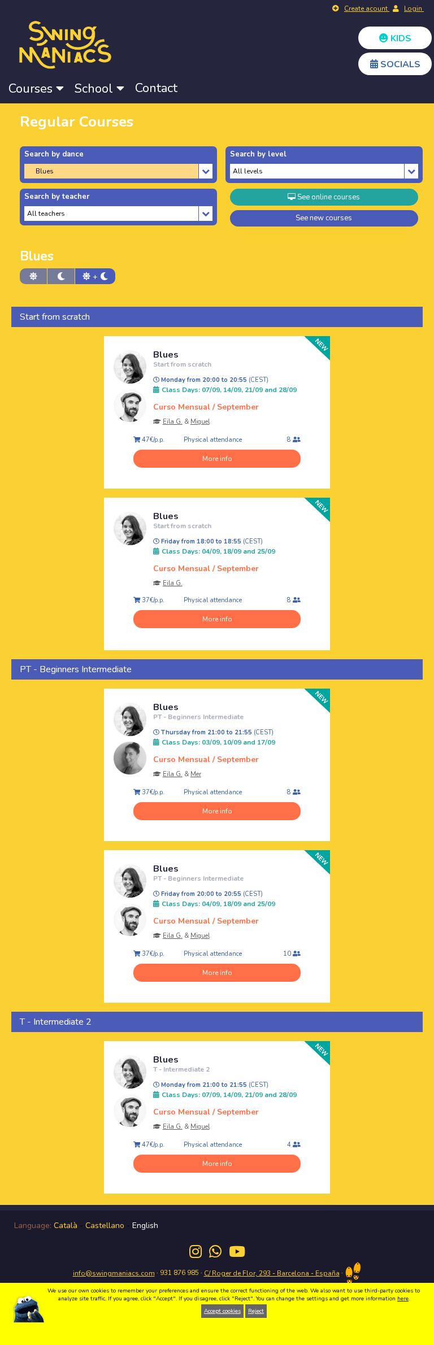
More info (217, 458)
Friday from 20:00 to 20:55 (211, 894)
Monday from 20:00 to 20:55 (213, 380)
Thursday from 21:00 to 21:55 (216, 733)
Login (414, 8)
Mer (195, 774)
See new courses (324, 218)
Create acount (366, 8)
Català (65, 1225)
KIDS (399, 38)
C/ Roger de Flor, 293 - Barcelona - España (272, 1273)
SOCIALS (399, 64)
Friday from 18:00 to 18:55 (211, 542)
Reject (256, 1311)
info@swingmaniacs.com (114, 1273)
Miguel (200, 421)
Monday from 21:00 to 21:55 (213, 1085)
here (403, 1299)
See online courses (328, 197)
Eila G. (173, 421)
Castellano (104, 1225)
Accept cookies (222, 1311)
